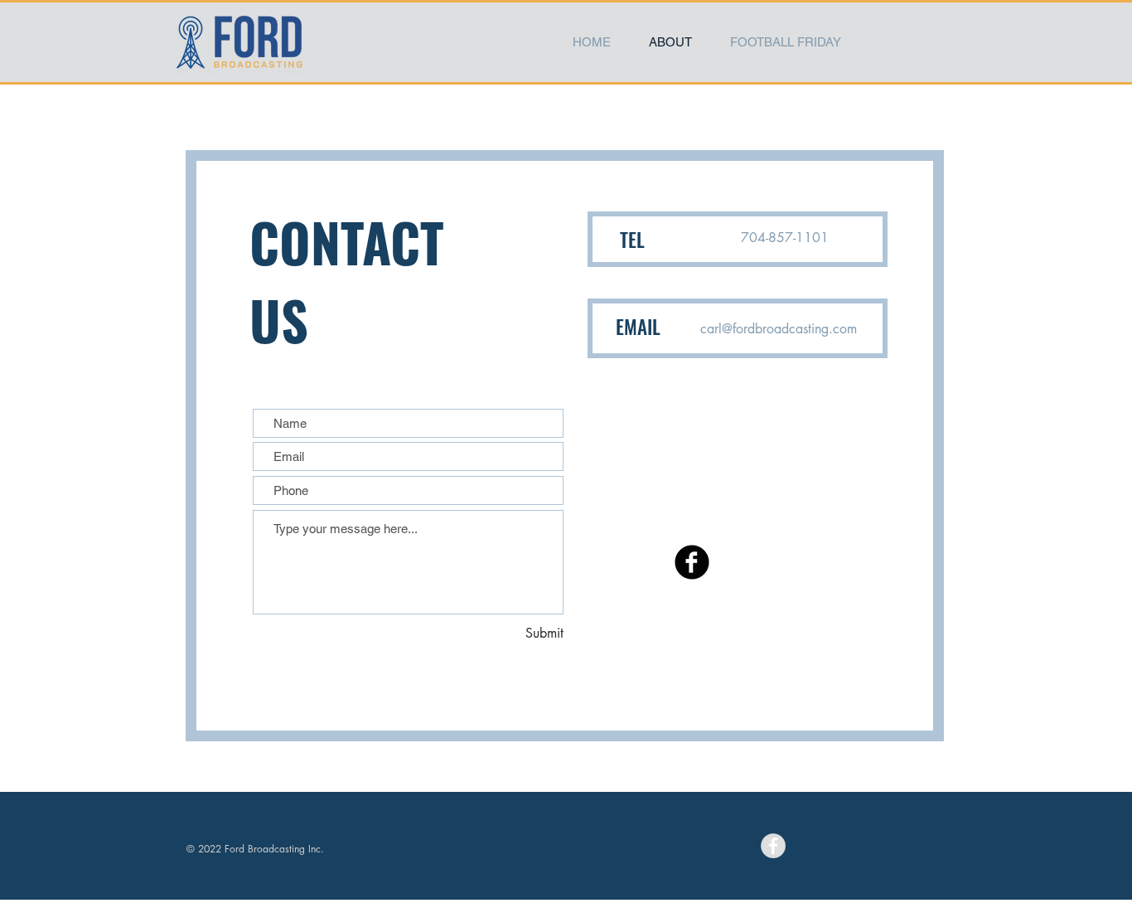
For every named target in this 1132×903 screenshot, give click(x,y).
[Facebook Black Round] (692, 562)
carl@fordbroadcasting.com (778, 328)
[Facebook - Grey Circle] (773, 845)
